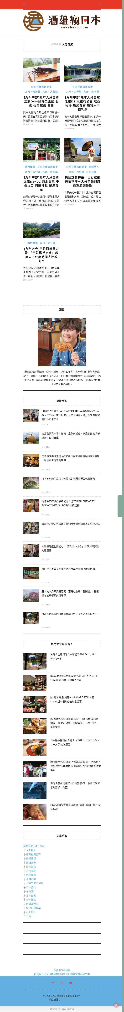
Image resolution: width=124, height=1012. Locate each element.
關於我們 (55, 1009)
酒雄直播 (31, 879)
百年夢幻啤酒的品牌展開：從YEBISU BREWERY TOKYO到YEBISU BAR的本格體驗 (68, 503)
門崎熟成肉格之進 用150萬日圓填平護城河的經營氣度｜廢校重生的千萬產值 (70, 458)
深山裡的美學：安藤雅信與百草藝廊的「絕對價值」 (69, 568)
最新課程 (31, 858)
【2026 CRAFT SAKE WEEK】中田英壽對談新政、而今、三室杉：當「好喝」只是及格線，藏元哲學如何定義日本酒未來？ (71, 415)
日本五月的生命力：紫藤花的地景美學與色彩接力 (68, 478)
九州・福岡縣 (33, 91)
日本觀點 (31, 899)
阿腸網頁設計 (68, 999)
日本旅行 (31, 887)
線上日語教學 (33, 907)
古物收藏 (31, 870)
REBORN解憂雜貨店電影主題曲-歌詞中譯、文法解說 (75, 806)
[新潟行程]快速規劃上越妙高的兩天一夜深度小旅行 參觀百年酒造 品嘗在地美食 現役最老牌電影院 (75, 765)
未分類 (29, 891)
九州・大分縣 (50, 91)
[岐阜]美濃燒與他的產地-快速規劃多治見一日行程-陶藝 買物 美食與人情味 (74, 677)
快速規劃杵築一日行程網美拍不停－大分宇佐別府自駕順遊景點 (82, 181)
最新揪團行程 (33, 854)
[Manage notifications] (116, 1004)
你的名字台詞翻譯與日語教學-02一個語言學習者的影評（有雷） (75, 785)
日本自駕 (91, 171)
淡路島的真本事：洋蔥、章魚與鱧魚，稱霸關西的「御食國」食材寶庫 (71, 435)
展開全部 (28, 846)
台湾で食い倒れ (34, 883)
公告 (28, 916)
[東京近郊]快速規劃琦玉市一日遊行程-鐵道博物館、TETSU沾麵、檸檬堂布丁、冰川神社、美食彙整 (74, 722)
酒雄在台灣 (32, 903)
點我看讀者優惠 (62, 970)
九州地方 (94, 166)
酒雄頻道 (31, 862)
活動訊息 (31, 850)
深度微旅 (31, 866)
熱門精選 (30, 166)
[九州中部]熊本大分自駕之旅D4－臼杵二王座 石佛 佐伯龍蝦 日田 (41, 101)
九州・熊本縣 (91, 91)
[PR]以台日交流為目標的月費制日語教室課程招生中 (62, 974)
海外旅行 (31, 912)
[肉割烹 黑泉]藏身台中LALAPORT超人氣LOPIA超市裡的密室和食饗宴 (72, 699)
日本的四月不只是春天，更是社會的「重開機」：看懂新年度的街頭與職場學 (70, 593)
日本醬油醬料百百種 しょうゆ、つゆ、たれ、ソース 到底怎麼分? (74, 742)
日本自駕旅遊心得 (41, 86)
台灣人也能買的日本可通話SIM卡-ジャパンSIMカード (71, 614)
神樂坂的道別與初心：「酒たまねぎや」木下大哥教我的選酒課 (70, 548)
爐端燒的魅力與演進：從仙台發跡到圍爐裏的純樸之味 (71, 523)
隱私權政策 (68, 1009)
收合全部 (40, 846)
